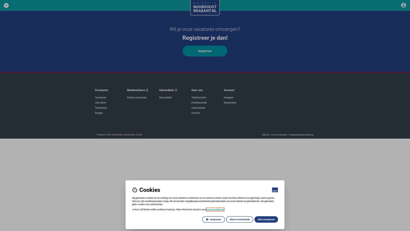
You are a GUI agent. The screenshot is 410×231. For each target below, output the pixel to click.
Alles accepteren (266, 219)
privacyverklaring (215, 209)
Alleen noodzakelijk (240, 219)
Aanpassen (213, 219)
